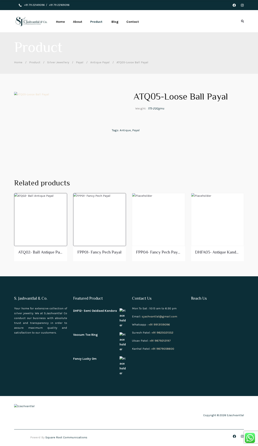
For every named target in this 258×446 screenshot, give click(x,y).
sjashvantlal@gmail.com (159, 316)
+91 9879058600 (162, 348)
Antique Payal (100, 62)
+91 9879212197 (160, 340)
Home (18, 62)
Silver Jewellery (58, 62)
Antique (125, 130)
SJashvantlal (235, 415)
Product (34, 62)
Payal (79, 62)
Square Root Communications (66, 437)
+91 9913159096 (159, 324)
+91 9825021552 (162, 332)
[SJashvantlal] (31, 21)
